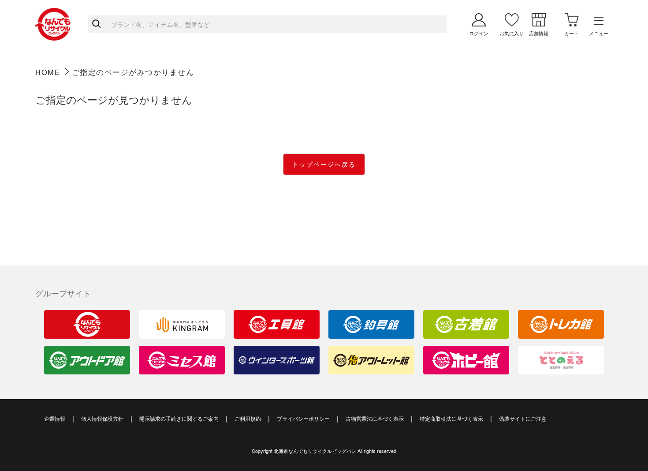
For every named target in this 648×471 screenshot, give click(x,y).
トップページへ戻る (324, 164)
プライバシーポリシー (303, 418)
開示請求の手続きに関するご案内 (179, 418)
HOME (47, 72)
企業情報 (54, 418)
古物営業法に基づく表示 (375, 418)
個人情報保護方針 (102, 418)
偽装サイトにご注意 (523, 418)
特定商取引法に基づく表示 (451, 418)
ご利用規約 (248, 418)
